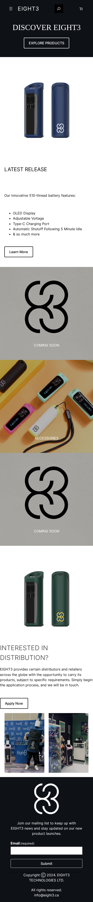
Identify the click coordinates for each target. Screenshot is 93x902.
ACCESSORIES (46, 438)
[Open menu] (10, 8)
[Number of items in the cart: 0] (81, 9)
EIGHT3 (28, 8)
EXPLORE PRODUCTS (46, 43)
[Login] (71, 8)
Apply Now (14, 703)
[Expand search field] (59, 8)
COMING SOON (46, 345)
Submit (46, 863)
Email (22, 843)
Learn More (18, 252)
